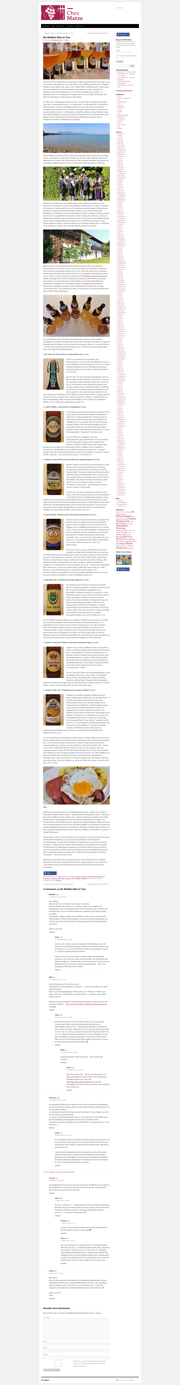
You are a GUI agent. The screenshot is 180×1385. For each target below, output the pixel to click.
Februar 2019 (121, 303)
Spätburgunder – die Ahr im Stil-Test (127, 72)
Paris (130, 530)
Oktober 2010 (121, 491)
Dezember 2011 (122, 464)
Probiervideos (121, 117)
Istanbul (131, 521)
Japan (123, 523)
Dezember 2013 (122, 419)
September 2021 (122, 245)
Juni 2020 (120, 273)
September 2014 (122, 402)
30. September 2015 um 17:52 (75, 1070)
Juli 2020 (120, 271)
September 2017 (122, 335)
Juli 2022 (120, 226)
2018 (123, 512)
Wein (119, 126)
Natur (119, 113)
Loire (127, 523)
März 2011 (120, 481)
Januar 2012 (121, 463)
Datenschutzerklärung (131, 55)
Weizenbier (84, 878)
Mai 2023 (120, 207)
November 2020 (122, 263)
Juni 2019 (120, 295)
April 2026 (120, 141)
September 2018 (122, 312)
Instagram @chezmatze (124, 91)
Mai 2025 (120, 162)
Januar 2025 (121, 169)
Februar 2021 (121, 258)
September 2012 (122, 448)
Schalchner (61, 878)
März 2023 (120, 211)
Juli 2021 (120, 248)
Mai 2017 (120, 342)
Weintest (130, 546)
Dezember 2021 (122, 239)
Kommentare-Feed (122, 504)
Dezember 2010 (122, 487)
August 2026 (121, 134)
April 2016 (120, 367)
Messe (131, 523)
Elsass (133, 516)
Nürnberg (119, 530)
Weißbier (77, 878)
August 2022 (121, 224)
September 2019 (122, 290)
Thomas (52, 1178)
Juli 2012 (120, 451)
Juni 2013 (120, 431)
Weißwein (121, 547)
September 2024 (122, 177)
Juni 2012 (120, 453)
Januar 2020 (121, 282)
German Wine (121, 107)
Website (45, 1354)
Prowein (129, 532)
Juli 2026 (120, 136)
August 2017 (121, 337)
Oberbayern (46, 878)
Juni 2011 (120, 476)
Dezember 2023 (122, 194)
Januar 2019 (121, 305)
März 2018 (120, 324)
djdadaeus (52, 1097)
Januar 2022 (121, 237)
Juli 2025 (120, 158)
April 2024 (120, 186)
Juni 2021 (120, 250)
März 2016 (120, 369)
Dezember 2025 (122, 149)
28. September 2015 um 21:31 (63, 1135)
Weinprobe (125, 546)
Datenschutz (60, 26)
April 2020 (120, 277)
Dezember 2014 (122, 397)
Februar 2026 (121, 145)
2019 (125, 512)
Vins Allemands (122, 124)
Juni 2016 (120, 363)
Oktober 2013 (121, 423)
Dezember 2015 (122, 374)
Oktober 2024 (121, 175)
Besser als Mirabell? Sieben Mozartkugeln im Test (58, 33)
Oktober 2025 (121, 152)
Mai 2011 (120, 478)
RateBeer (87, 283)
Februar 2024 (121, 190)
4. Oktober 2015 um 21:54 (68, 1240)
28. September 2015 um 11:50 (57, 980)
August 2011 (121, 472)
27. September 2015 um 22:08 (57, 897)
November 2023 (122, 196)
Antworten (52, 932)
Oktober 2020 (121, 265)
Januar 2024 (121, 192)
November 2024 (122, 173)
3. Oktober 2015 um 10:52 (68, 1223)
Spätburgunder (120, 541)
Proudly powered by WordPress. (126, 1380)
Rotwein (127, 536)
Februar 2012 (121, 461)
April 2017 (120, 344)
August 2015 (121, 382)
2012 (120, 512)
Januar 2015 (121, 395)
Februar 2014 (121, 416)
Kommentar (46, 1317)
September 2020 (122, 267)
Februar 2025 (121, 168)
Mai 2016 (120, 365)
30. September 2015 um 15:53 (69, 1052)
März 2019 (120, 301)
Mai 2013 (120, 433)
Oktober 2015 (121, 378)
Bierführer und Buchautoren (93, 276)
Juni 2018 (120, 318)
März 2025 (120, 166)
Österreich (129, 548)
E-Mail (45, 1348)
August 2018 (121, 314)
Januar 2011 (121, 485)
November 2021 (122, 241)
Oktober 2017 (121, 333)
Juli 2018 (120, 316)
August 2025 (121, 156)
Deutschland (90, 876)
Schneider (68, 878)
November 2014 (122, 399)
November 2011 (122, 466)
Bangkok (129, 512)
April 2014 (120, 412)
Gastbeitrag (120, 105)
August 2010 (121, 495)
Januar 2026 (121, 147)
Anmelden (120, 500)
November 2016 (122, 354)
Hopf (103, 876)
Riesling (119, 536)
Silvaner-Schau (129, 539)
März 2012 (120, 459)
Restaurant (119, 535)
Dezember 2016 (122, 352)
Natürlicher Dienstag (123, 115)
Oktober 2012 (121, 446)
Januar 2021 (121, 260)
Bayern (73, 876)
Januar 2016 (121, 372)
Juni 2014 (120, 408)
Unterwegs (120, 121)
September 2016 (122, 357)
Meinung (120, 111)
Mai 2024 (120, 184)
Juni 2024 (120, 183)
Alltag (119, 96)
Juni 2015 (120, 386)
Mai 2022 (120, 230)
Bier (60, 876)
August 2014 (121, 404)
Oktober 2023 (121, 198)
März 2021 (120, 256)
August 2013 (121, 427)
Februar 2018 (121, 325)
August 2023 (121, 201)
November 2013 (122, 421)
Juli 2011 (120, 474)
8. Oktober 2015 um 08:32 (56, 1273)
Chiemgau (83, 876)
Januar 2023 (121, 215)
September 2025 (122, 154)
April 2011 (120, 479)
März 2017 (120, 346)
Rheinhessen (126, 534)
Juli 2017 (120, 339)
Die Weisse (98, 876)
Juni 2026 (120, 137)
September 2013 (122, 425)
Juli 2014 (120, 406)
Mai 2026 (120, 139)
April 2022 (120, 231)
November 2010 (122, 489)
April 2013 (120, 434)
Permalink (58, 880)
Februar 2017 (121, 348)
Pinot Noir (118, 532)
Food (119, 104)
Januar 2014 (121, 417)
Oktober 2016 (121, 355)
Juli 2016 (120, 361)
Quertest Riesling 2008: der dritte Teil (98, 33)
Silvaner (119, 538)
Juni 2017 (120, 340)
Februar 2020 (121, 280)
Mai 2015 (120, 387)
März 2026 (120, 143)
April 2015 (120, 389)
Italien (118, 523)
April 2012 (120, 457)
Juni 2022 (120, 228)
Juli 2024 (120, 181)
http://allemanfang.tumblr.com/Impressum (80, 1082)
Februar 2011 (121, 483)
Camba (78, 876)
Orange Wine (126, 530)
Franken (132, 518)
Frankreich (122, 521)
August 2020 (121, 269)
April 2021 (120, 254)
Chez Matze (45, 1380)
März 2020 (120, 278)
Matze (67, 40)
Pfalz (133, 530)
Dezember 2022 (122, 216)
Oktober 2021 (121, 243)
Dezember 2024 (122, 171)
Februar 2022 (121, 235)
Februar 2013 (121, 438)
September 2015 (122, 380)
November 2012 (122, 444)
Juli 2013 (120, 429)
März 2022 (120, 233)
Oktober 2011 (121, 468)
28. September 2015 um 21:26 (63, 1017)
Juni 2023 (120, 205)
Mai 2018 (120, 320)
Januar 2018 (121, 327)
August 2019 (121, 292)
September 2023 (122, 199)
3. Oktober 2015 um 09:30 (62, 1200)
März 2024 (120, 188)
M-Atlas (120, 109)
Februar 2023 (121, 213)
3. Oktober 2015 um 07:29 (56, 1180)
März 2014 (120, 414)
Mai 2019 (120, 297)
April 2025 (120, 164)
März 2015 (120, 391)
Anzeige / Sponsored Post (124, 98)
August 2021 (121, 246)
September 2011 (122, 470)
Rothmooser (54, 878)
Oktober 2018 (121, 310)
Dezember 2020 (122, 261)
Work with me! (79, 26)
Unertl (73, 878)
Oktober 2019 (121, 288)
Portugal (124, 532)
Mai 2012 (120, 455)
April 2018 (120, 322)
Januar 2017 (121, 350)
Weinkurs (120, 128)
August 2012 (121, 449)
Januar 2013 (121, 440)
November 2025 (122, 151)
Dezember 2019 (122, 284)
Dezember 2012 (122, 442)
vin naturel (121, 543)
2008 (117, 512)
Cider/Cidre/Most (122, 102)
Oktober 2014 (121, 401)
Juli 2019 (120, 293)
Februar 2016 (121, 370)
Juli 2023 (120, 203)
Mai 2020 (120, 275)
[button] (50, 873)
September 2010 (122, 493)
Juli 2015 (120, 384)
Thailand (126, 541)
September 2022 (122, 222)
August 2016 (121, 359)
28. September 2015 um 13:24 (57, 1100)
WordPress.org (121, 506)
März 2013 (120, 436)
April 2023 (120, 209)
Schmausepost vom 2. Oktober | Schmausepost (62, 1172)
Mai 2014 (120, 410)
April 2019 (120, 299)
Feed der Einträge (122, 502)
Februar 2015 (121, 393)
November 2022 (122, 218)
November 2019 (122, 286)
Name (45, 1341)
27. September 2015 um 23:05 (63, 939)
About (53, 26)
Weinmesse (119, 546)
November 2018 (122, 308)
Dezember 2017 (122, 329)
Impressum (70, 26)
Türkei (134, 541)
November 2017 (122, 331)
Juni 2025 (120, 160)
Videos (119, 122)
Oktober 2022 (121, 220)
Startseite (46, 26)
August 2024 (121, 179)
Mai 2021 (120, 252)
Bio (133, 511)
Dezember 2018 (122, 307)
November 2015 (122, 376)
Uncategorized (121, 119)
